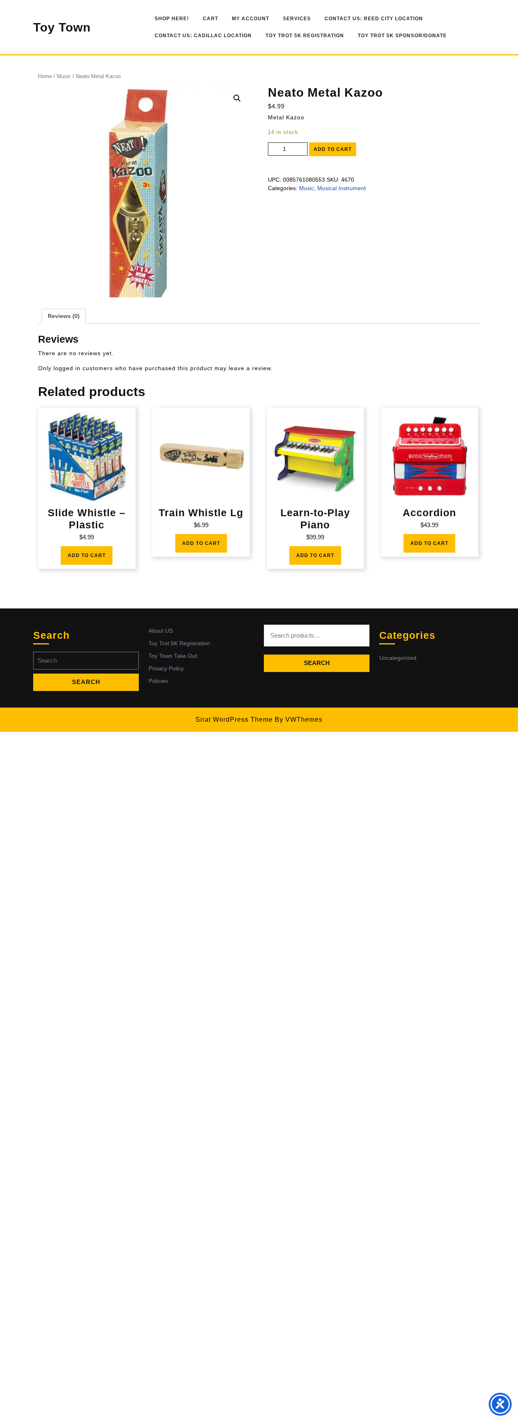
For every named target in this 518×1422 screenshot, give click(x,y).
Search (317, 662)
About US (161, 630)
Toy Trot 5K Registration (304, 35)
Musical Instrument (341, 188)
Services (297, 18)
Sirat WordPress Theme (234, 719)
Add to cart (333, 149)
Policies (158, 681)
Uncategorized (397, 658)
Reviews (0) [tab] (64, 316)
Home (45, 76)
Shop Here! (172, 18)
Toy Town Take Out (173, 656)
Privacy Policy (166, 668)
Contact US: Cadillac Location (203, 35)
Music (64, 76)
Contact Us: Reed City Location (374, 18)
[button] (237, 98)
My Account (250, 18)
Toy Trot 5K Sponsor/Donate (402, 35)
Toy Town (62, 27)
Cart (210, 18)
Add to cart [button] (87, 555)
